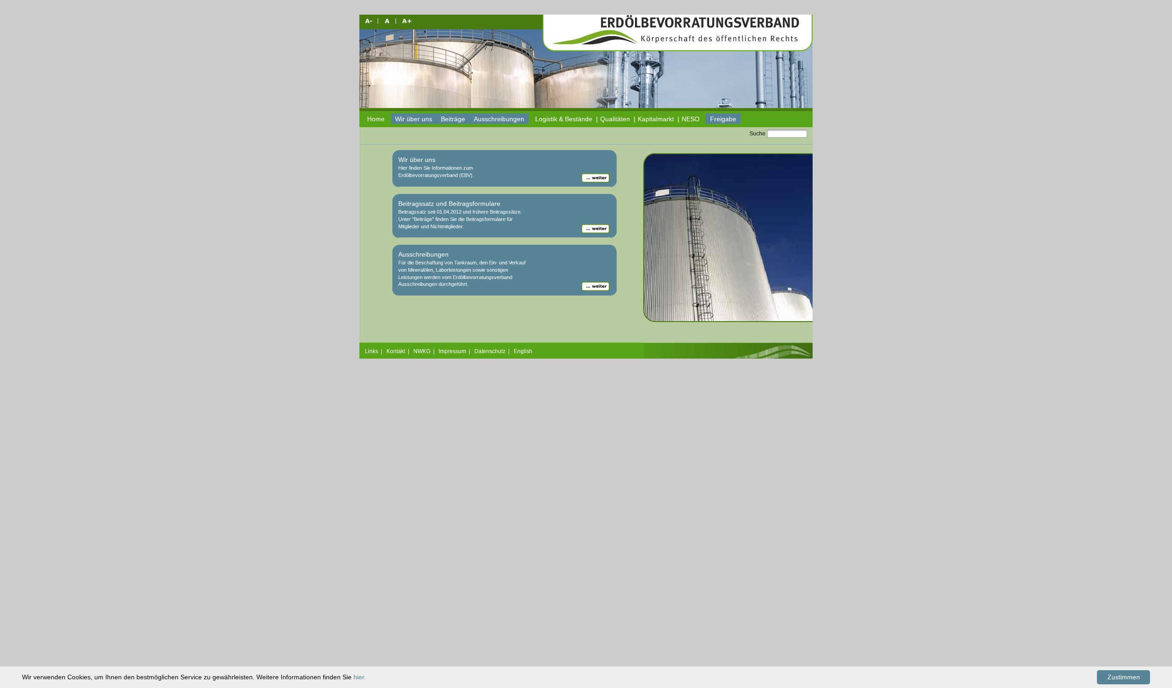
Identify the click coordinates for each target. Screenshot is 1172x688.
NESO (691, 119)
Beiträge (453, 119)
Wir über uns (413, 119)
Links (371, 351)
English (523, 351)
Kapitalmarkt (656, 119)
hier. (359, 677)
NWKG (421, 351)
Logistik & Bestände (563, 119)
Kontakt (395, 351)
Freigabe (723, 119)
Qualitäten (615, 119)
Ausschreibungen (499, 119)
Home (376, 119)
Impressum (452, 351)
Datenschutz (489, 351)
